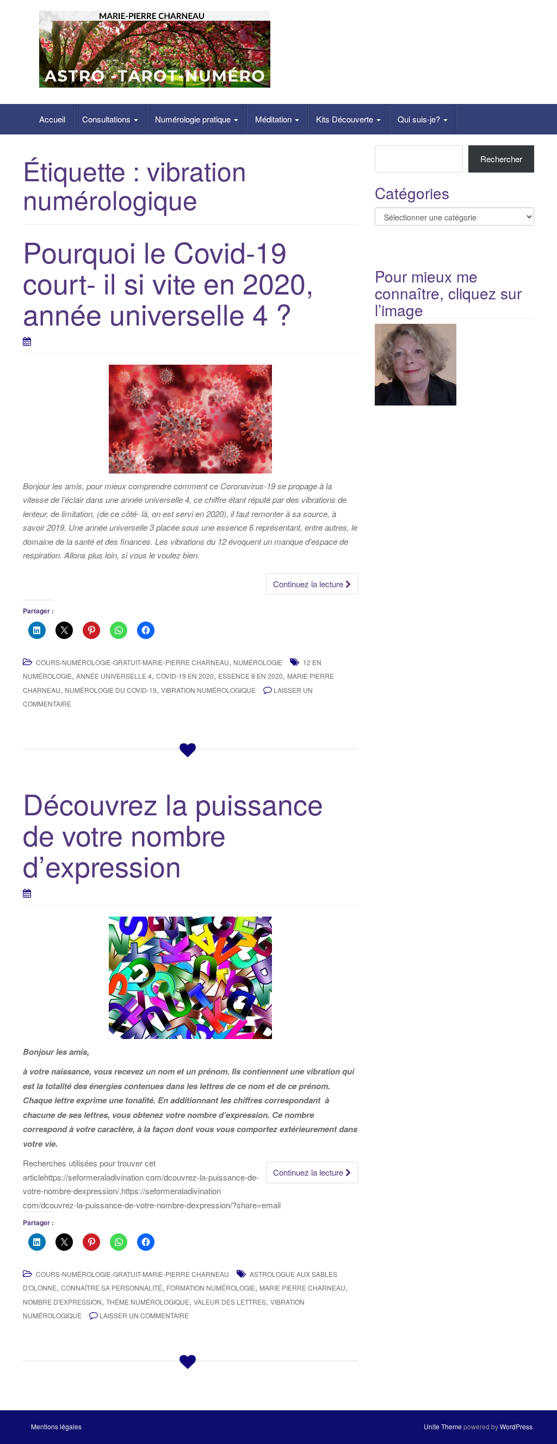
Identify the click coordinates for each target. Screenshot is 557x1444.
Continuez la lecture (309, 583)
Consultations (107, 119)
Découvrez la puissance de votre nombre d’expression (173, 834)
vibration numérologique (208, 690)
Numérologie (257, 662)
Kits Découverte (345, 119)
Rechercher (501, 158)
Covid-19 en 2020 (185, 675)
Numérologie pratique (194, 119)
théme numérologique (147, 1301)
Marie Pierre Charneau (302, 1287)
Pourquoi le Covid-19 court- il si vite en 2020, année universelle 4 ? (168, 282)
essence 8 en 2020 (250, 675)
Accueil (52, 119)
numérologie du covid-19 (111, 690)
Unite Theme (443, 1426)
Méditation (274, 119)
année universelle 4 (114, 675)
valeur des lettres (230, 1301)
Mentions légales (56, 1426)
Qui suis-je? (420, 119)
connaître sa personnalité (111, 1287)
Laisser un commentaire (144, 1315)
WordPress (516, 1426)
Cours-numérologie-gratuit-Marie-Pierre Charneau (132, 662)
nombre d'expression (62, 1301)
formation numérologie (210, 1287)
